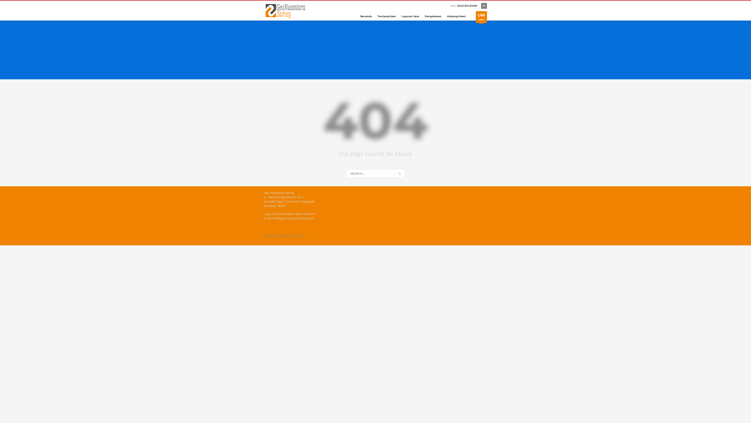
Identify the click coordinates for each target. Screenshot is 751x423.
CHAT (481, 17)
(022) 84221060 (467, 5)
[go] (400, 174)
